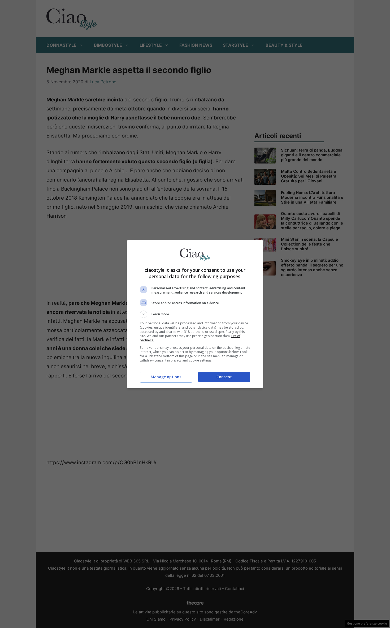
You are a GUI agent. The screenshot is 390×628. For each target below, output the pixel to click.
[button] (195, 314)
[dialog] (195, 314)
